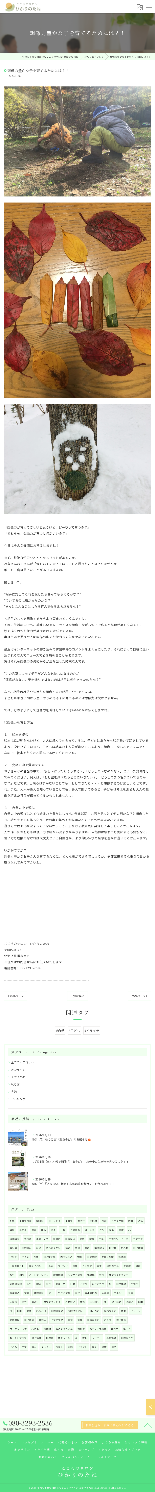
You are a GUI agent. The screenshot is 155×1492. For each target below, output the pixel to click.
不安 (50, 1266)
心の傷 (35, 1329)
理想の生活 (113, 1266)
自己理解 (138, 1247)
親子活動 (116, 1301)
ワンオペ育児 (75, 1274)
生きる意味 (64, 1293)
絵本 (140, 1301)
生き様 (127, 1266)
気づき (27, 1239)
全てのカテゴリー (22, 1062)
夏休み (42, 1320)
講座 (12, 1229)
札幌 (12, 1220)
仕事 (63, 1229)
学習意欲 (92, 1256)
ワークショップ (18, 1329)
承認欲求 (99, 1247)
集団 (29, 1310)
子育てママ (57, 1320)
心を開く (94, 1301)
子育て (69, 1220)
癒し (84, 1337)
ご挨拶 (13, 1301)
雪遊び (35, 1301)
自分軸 (112, 1247)
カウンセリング (52, 1301)
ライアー (97, 1337)
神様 (36, 1256)
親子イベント (36, 1266)
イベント (82, 1347)
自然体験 (121, 1283)
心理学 (105, 1293)
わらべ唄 (41, 1310)
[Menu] (148, 7)
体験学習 (39, 1293)
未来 (99, 1266)
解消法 (40, 1220)
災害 (24, 1301)
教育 (130, 1220)
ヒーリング (18, 1099)
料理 (38, 1247)
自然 (113, 1347)
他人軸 (124, 1247)
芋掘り (134, 1283)
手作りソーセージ (118, 1239)
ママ (24, 1347)
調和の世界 (91, 1293)
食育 (26, 1293)
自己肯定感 (49, 1256)
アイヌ (25, 1256)
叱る (43, 1229)
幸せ (77, 1293)
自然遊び (26, 1247)
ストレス (89, 1229)
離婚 (138, 1266)
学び (48, 1283)
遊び (33, 1229)
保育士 (59, 1347)
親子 (94, 1347)
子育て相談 (25, 1220)
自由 (19, 1310)
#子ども (74, 1030)
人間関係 (75, 1229)
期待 (21, 1274)
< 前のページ (15, 996)
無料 (101, 1274)
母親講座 (14, 1239)
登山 (50, 1293)
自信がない (93, 1320)
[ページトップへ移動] (148, 1425)
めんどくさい (53, 1247)
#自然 (60, 1030)
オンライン (18, 1070)
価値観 (90, 1274)
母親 (67, 1247)
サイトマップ (107, 1457)
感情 (75, 1266)
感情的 (47, 1329)
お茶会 (107, 1320)
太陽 (77, 1247)
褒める (23, 1229)
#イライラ (91, 1030)
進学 (12, 1274)
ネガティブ (42, 1239)
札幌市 (56, 1239)
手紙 (101, 1239)
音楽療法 (14, 1293)
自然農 (49, 1337)
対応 (140, 1220)
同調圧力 (60, 1283)
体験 (104, 1347)
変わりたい (110, 1310)
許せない (70, 1301)
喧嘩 (91, 1239)
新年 (130, 1293)
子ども (13, 1347)
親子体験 (36, 1337)
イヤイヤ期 (18, 1077)
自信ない (70, 1239)
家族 (87, 1247)
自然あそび (127, 1337)
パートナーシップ (38, 1274)
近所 (101, 1229)
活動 (70, 1347)
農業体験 (111, 1337)
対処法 (81, 1329)
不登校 (83, 1283)
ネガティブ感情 (98, 1329)
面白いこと (66, 1256)
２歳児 (129, 1301)
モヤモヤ (138, 1239)
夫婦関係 (14, 1320)
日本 (72, 1283)
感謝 (121, 1229)
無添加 (122, 1256)
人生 (29, 1283)
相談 (104, 1220)
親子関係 (121, 1320)
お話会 (81, 1220)
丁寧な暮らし (17, 1266)
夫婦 (14, 1092)
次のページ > (139, 996)
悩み (33, 1347)
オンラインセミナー (120, 1274)
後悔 (80, 1320)
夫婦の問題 (16, 1283)
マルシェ (119, 1293)
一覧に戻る (77, 996)
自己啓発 (29, 1320)
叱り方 (15, 1084)
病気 (123, 1310)
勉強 (79, 1256)
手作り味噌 (108, 1256)
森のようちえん (64, 1329)
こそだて (87, 1266)
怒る (53, 1229)
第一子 (127, 1329)
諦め (111, 1229)
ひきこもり (98, 1283)
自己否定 (94, 1310)
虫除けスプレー (76, 1310)
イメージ (135, 1310)
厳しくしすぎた (18, 1337)
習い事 (13, 1247)
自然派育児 (57, 1310)
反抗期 (93, 1220)
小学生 (13, 1256)
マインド (63, 1266)
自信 (70, 1320)
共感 (82, 1301)
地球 (38, 1283)
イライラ (46, 1347)
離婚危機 (58, 1274)
